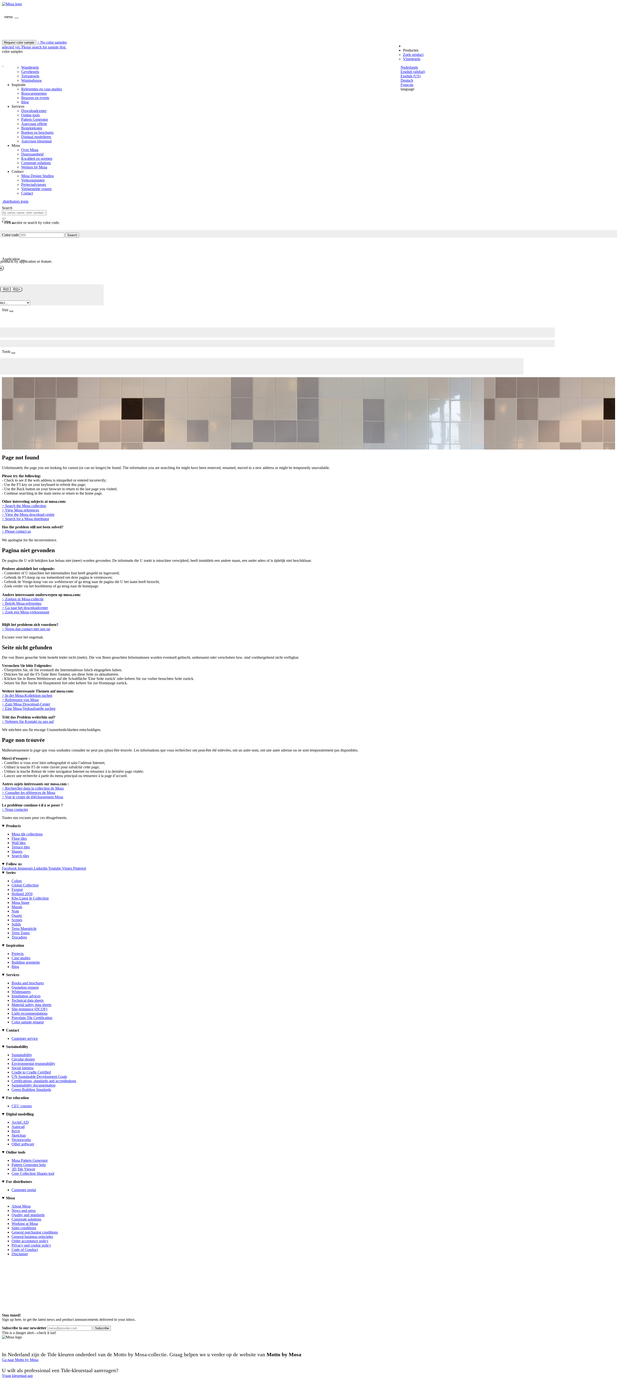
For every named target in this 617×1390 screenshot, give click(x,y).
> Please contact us (16, 531)
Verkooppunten (33, 180)
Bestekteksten (31, 128)
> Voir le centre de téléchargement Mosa (32, 797)
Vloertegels (411, 59)
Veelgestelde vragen (36, 189)
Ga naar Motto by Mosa (20, 1360)
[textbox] (24, 212)
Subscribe (102, 1328)
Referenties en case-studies (41, 89)
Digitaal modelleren (36, 137)
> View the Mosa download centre (28, 514)
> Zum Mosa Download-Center (26, 704)
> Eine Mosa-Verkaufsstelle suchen (28, 708)
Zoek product (413, 55)
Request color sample (19, 42)
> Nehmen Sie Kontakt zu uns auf (28, 721)
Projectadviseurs (33, 184)
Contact (27, 193)
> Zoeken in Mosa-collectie (23, 599)
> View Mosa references (20, 510)
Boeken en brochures (37, 132)
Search (72, 235)
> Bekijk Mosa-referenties (21, 603)
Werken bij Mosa (34, 167)
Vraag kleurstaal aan (17, 1376)
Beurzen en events (35, 98)
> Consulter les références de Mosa (28, 793)
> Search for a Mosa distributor (25, 519)
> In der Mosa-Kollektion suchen (27, 695)
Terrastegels (30, 76)
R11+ (16, 289)
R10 (6, 289)
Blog (25, 102)
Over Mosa (29, 150)
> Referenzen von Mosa (20, 700)
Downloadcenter (34, 111)
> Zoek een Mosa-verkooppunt (25, 612)
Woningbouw (31, 80)
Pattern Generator (34, 119)
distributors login (15, 201)
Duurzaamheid (32, 154)
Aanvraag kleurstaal (36, 141)
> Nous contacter (15, 809)
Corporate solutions (36, 163)
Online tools (30, 115)
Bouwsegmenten (34, 93)
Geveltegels (30, 72)
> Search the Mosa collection (24, 506)
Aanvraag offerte (34, 124)
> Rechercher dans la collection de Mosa (33, 788)
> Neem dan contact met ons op (26, 629)
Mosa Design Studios (37, 176)
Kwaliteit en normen (36, 158)
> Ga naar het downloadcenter (25, 608)
